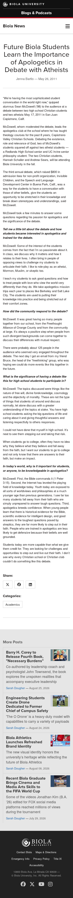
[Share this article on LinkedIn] (30, 584)
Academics (12, 604)
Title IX (58, 859)
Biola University (27, 4)
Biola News (14, 26)
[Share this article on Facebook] (19, 584)
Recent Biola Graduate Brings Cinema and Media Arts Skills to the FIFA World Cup (26, 785)
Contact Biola (24, 852)
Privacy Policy (41, 859)
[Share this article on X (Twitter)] (7, 584)
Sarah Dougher (15, 688)
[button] (67, 26)
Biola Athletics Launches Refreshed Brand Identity (24, 742)
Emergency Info (20, 859)
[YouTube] (41, 883)
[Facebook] (23, 883)
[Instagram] (50, 883)
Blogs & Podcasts (36, 13)
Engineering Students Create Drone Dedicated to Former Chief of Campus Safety (27, 704)
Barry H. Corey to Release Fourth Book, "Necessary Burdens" (25, 656)
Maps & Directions (46, 852)
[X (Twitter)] (32, 883)
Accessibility (36, 865)
